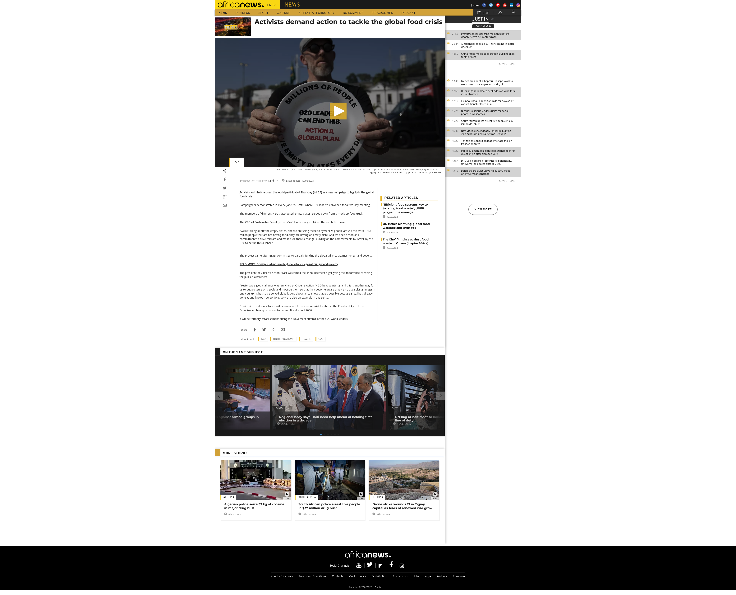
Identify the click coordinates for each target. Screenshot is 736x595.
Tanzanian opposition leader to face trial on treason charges (486, 142)
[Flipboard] (380, 565)
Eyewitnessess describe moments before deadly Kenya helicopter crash (485, 35)
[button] (338, 111)
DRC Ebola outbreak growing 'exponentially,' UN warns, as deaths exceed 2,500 (486, 162)
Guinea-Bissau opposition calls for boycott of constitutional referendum (487, 102)
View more (483, 209)
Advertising (400, 576)
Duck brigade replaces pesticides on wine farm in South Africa (488, 92)
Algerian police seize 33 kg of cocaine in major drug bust (487, 45)
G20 (321, 339)
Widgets (442, 576)
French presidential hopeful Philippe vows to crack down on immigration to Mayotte (487, 82)
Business (242, 13)
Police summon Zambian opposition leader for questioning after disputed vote (488, 152)
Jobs (416, 576)
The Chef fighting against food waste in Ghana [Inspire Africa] (406, 241)
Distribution (379, 576)
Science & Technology (316, 13)
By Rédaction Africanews (254, 180)
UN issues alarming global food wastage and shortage (406, 226)
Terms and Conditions (312, 576)
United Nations (283, 339)
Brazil (306, 339)
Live (485, 13)
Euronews (459, 576)
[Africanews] (239, 4)
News (223, 13)
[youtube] (359, 565)
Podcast (408, 13)
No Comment (353, 13)
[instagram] (402, 565)
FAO (237, 162)
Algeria (228, 497)
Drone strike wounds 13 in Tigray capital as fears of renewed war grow (402, 506)
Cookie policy (357, 576)
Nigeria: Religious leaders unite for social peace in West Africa (484, 112)
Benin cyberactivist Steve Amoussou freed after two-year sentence (485, 172)
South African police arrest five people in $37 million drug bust (487, 122)
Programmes (382, 13)
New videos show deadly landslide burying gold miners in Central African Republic (486, 132)
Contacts (337, 576)
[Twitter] (370, 565)
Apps (428, 576)
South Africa (306, 497)
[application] (330, 102)
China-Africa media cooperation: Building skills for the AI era (488, 55)
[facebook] (391, 565)
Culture (283, 13)
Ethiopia (377, 497)
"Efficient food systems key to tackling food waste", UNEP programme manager (405, 208)
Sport (263, 13)
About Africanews (282, 576)
